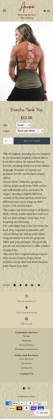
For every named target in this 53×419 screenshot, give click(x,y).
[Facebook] (24, 388)
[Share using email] (39, 285)
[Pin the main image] (26, 285)
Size (5, 125)
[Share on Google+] (32, 285)
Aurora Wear (29, 396)
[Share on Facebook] (15, 285)
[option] (26, 61)
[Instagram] (29, 388)
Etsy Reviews (26, 359)
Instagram (26, 368)
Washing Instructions (26, 349)
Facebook (26, 363)
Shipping (26, 340)
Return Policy (26, 345)
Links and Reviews (26, 355)
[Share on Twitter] (20, 285)
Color (6, 131)
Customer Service (26, 332)
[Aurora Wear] (27, 10)
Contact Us (26, 373)
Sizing (26, 336)
